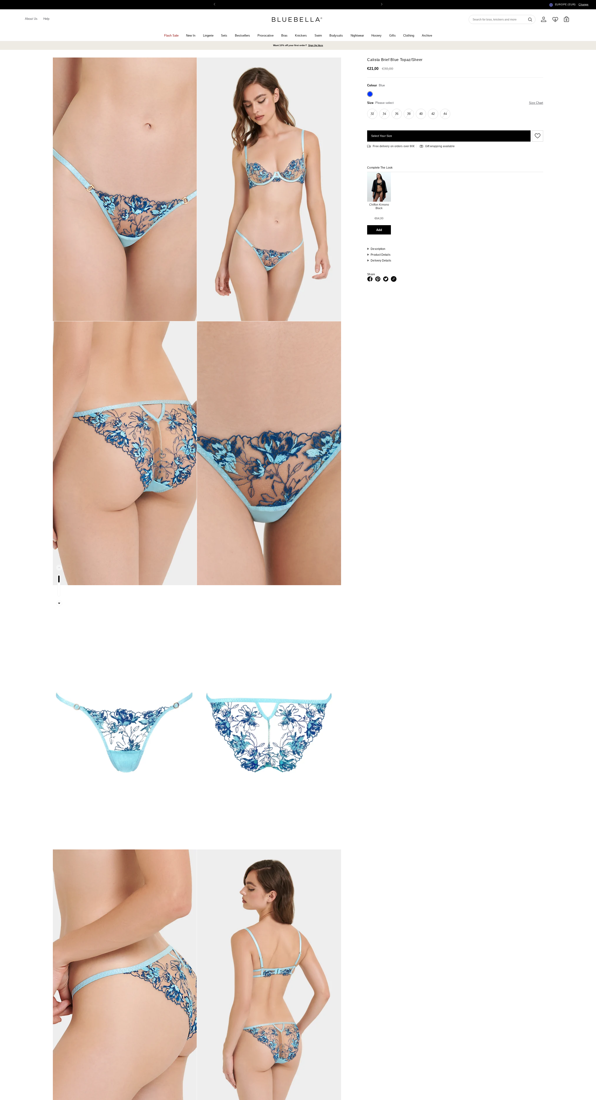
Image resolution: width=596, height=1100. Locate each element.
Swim (318, 35)
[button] (381, 4)
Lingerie (208, 35)
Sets (224, 35)
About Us (31, 18)
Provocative (265, 35)
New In (190, 35)
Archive (427, 35)
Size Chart (536, 103)
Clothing (408, 35)
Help (46, 18)
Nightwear (357, 35)
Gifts (392, 35)
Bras (284, 35)
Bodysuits (336, 35)
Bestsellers (242, 35)
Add (379, 230)
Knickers (301, 35)
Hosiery (376, 35)
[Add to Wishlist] (537, 136)
